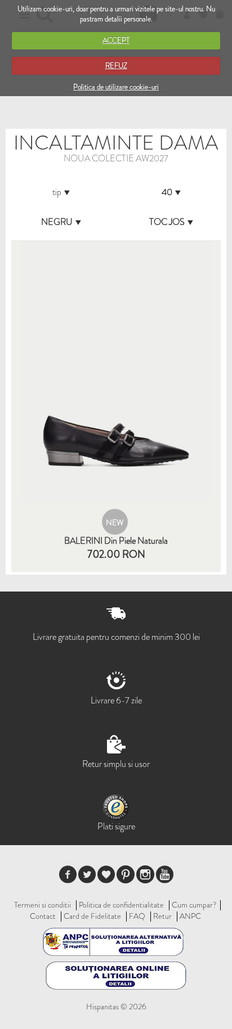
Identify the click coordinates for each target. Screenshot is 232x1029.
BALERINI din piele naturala (116, 541)
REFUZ (116, 65)
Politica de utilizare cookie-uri (116, 87)
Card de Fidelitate (92, 916)
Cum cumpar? (194, 904)
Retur (162, 916)
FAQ (137, 916)
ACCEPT (116, 40)
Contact (43, 916)
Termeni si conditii (42, 904)
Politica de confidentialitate (121, 904)
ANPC (190, 916)
